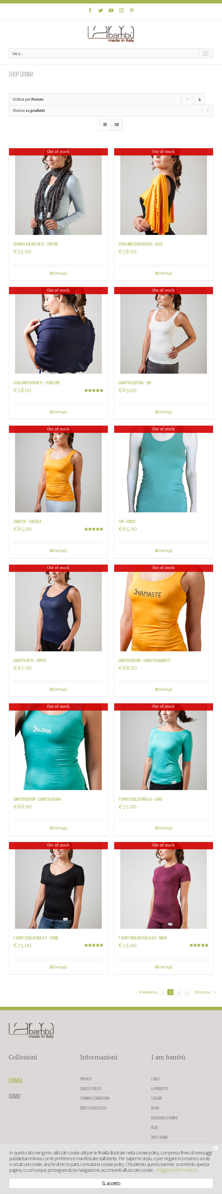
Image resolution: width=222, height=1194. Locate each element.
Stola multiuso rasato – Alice (141, 244)
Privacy (86, 1078)
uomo (14, 1096)
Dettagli (60, 273)
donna (16, 1080)
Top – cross (127, 521)
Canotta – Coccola (27, 521)
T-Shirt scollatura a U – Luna (140, 799)
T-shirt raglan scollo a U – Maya (143, 937)
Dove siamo (159, 1137)
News (155, 1108)
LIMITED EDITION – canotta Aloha (37, 799)
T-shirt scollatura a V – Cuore (36, 937)
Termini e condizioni (95, 1098)
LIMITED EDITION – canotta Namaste (145, 660)
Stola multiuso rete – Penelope (36, 382)
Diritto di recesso (93, 1108)
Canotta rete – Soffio (29, 660)
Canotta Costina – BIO (135, 382)
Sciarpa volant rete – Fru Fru (35, 244)
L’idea (155, 1078)
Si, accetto (111, 1183)
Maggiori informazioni (176, 1169)
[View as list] (116, 124)
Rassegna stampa (164, 1117)
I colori (156, 1098)
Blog (154, 1127)
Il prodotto (159, 1088)
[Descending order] (199, 99)
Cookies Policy (91, 1088)
